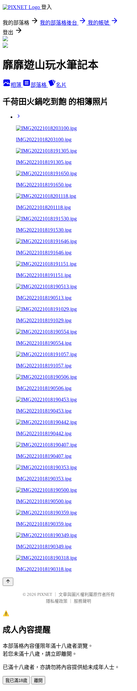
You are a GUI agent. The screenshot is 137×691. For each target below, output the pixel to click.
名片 (61, 85)
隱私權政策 (57, 601)
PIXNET (44, 594)
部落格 (39, 85)
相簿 (17, 85)
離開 (38, 680)
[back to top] (8, 582)
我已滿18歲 (16, 680)
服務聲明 (82, 601)
